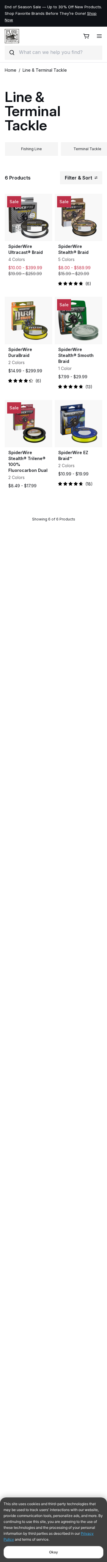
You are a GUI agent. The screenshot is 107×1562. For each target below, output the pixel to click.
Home (10, 70)
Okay (53, 1552)
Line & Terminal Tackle (45, 70)
